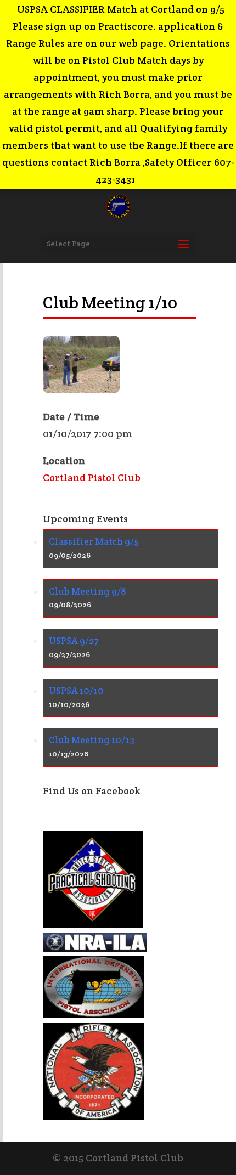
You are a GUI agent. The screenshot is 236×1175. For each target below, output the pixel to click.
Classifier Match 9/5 (94, 541)
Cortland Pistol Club (92, 477)
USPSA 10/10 (76, 691)
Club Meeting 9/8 (87, 591)
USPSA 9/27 (74, 641)
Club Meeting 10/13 (91, 740)
